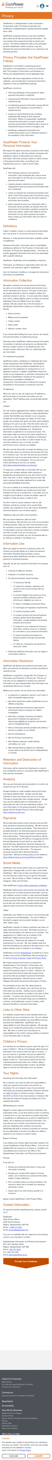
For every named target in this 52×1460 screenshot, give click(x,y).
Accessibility (8, 1405)
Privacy (4, 1420)
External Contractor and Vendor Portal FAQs (18, 1395)
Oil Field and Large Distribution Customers (17, 1384)
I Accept (39, 1456)
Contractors (7, 1392)
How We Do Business (12, 1410)
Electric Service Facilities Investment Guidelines (19, 1418)
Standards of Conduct (10, 1426)
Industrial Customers (12, 1378)
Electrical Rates (8, 1415)
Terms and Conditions (10, 1428)
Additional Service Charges (12, 1413)
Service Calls (7, 1423)
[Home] (13, 5)
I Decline (13, 1456)
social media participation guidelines (32, 885)
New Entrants (7, 1382)
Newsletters (7, 1401)
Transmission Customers (11, 1387)
